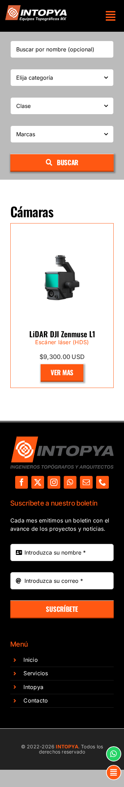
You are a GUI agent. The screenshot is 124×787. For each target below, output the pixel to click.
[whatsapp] (70, 482)
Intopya (33, 687)
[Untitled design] (36, 7)
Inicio (30, 659)
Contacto (35, 700)
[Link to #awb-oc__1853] (113, 772)
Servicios (35, 673)
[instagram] (54, 482)
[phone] (102, 482)
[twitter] (37, 482)
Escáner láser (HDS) (62, 342)
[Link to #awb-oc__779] (113, 753)
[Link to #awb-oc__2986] (110, 15)
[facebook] (21, 482)
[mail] (86, 482)
